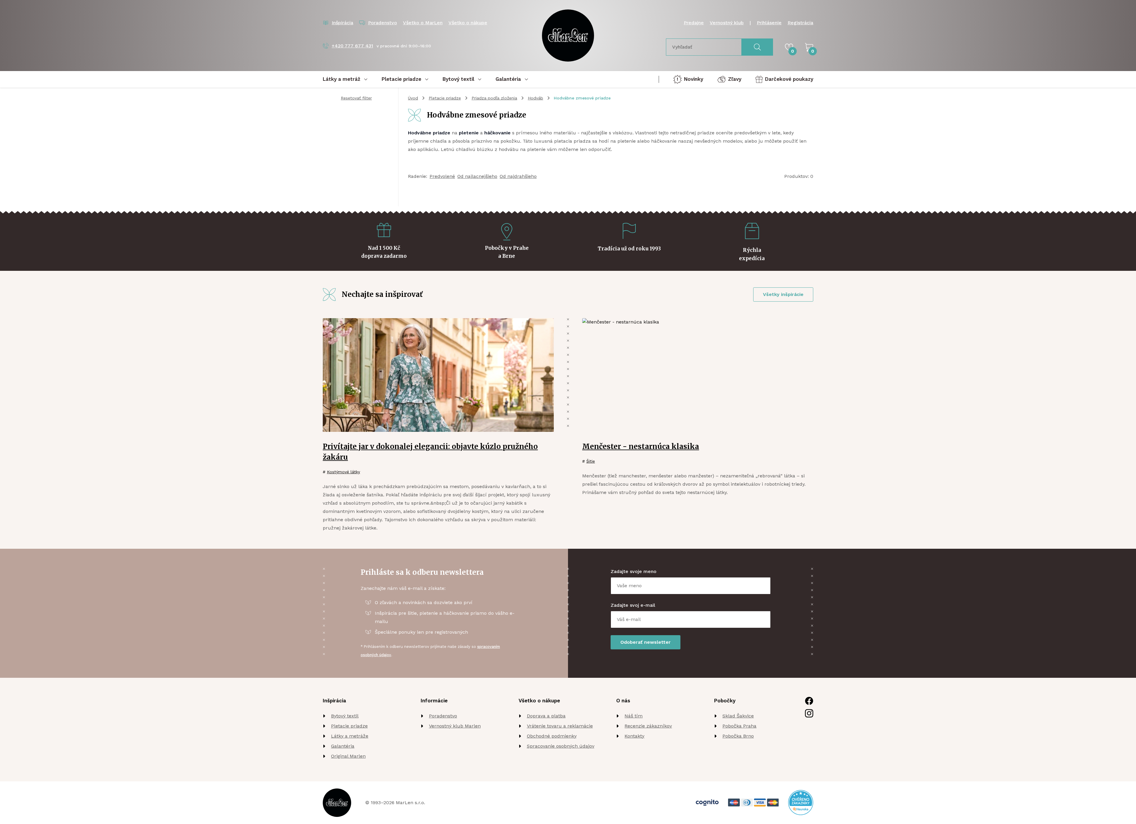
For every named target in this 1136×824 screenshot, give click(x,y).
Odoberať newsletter (645, 642)
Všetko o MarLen (423, 22)
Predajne (694, 22)
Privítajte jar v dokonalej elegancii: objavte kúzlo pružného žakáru (430, 452)
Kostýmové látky (343, 471)
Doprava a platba (546, 716)
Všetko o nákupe (467, 22)
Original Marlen (348, 756)
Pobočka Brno (738, 736)
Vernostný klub (727, 22)
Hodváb (535, 98)
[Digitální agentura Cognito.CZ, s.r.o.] (707, 802)
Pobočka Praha (739, 726)
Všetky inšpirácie (783, 294)
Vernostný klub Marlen (455, 726)
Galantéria (342, 746)
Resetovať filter (356, 98)
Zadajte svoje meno (633, 571)
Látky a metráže (349, 736)
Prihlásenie (769, 22)
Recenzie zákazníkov (648, 726)
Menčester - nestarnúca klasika (640, 446)
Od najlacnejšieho (477, 176)
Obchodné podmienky (552, 736)
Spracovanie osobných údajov (560, 746)
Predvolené (442, 176)
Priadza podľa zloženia (494, 98)
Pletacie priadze (445, 98)
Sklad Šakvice (738, 716)
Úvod (413, 98)
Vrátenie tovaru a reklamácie (560, 726)
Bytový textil (345, 716)
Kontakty (634, 736)
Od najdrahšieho (518, 176)
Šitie (590, 461)
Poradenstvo (443, 716)
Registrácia (800, 22)
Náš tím (634, 716)
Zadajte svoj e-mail (633, 605)
